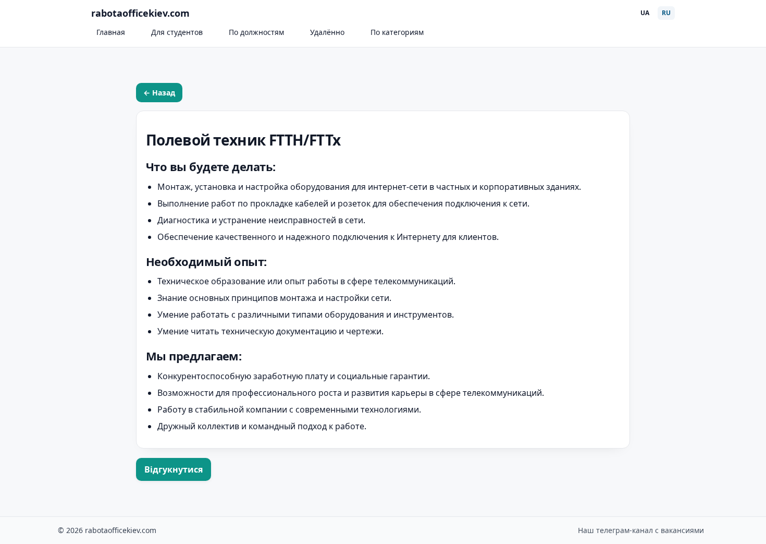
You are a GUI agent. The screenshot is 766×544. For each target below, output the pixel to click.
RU (666, 12)
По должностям (256, 32)
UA (644, 12)
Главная (110, 32)
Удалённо (327, 32)
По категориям (397, 32)
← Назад (159, 93)
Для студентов (177, 32)
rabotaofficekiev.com (140, 13)
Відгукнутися (173, 469)
